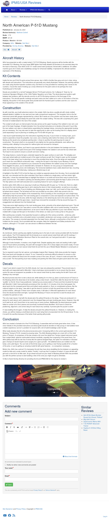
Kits (5, 49)
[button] (12, 381)
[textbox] (41, 443)
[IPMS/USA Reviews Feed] (14, 516)
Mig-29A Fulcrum (89, 419)
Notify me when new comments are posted (21, 465)
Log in (105, 516)
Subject (7, 416)
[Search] (49, 9)
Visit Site (25, 43)
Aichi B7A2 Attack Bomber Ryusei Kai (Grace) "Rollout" (93, 416)
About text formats (71, 456)
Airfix (12, 43)
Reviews (14, 17)
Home (6, 17)
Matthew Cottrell (22, 32)
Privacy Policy (37, 490)
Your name (9, 468)
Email (7, 476)
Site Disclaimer (8, 509)
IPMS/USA (38, 509)
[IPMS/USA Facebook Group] (9, 516)
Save (10, 484)
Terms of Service (50, 490)
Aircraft (14, 49)
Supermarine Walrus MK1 (92, 421)
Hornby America (17, 46)
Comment (8, 423)
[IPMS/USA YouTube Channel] (5, 516)
